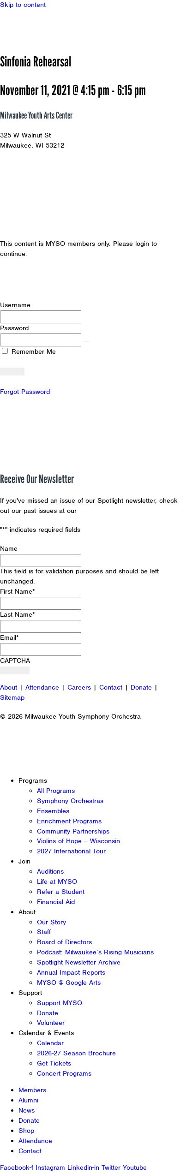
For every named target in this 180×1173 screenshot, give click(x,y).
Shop (26, 1130)
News (26, 1110)
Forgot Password (25, 391)
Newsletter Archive (108, 510)
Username (15, 305)
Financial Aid (56, 902)
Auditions (50, 871)
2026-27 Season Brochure (76, 1053)
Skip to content (23, 4)
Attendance (42, 687)
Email (9, 637)
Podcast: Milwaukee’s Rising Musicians (95, 952)
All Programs (56, 790)
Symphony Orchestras (70, 801)
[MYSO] (49, 26)
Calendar (50, 1043)
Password (14, 328)
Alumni (28, 1100)
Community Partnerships (73, 831)
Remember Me (32, 351)
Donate (141, 687)
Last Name (17, 614)
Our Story (51, 922)
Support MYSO (59, 1003)
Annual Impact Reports (71, 972)
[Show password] (86, 341)
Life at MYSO (57, 881)
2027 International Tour (71, 851)
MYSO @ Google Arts (69, 982)
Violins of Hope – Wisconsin (78, 841)
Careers (79, 687)
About (8, 687)
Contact (110, 687)
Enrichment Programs (69, 821)
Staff (44, 932)
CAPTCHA (15, 660)
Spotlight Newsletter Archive (78, 962)
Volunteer (51, 1022)
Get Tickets (54, 1063)
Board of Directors (64, 942)
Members (32, 1090)
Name (9, 548)
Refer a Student (60, 891)
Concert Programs (64, 1073)
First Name (17, 591)
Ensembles (53, 811)
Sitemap (12, 697)
